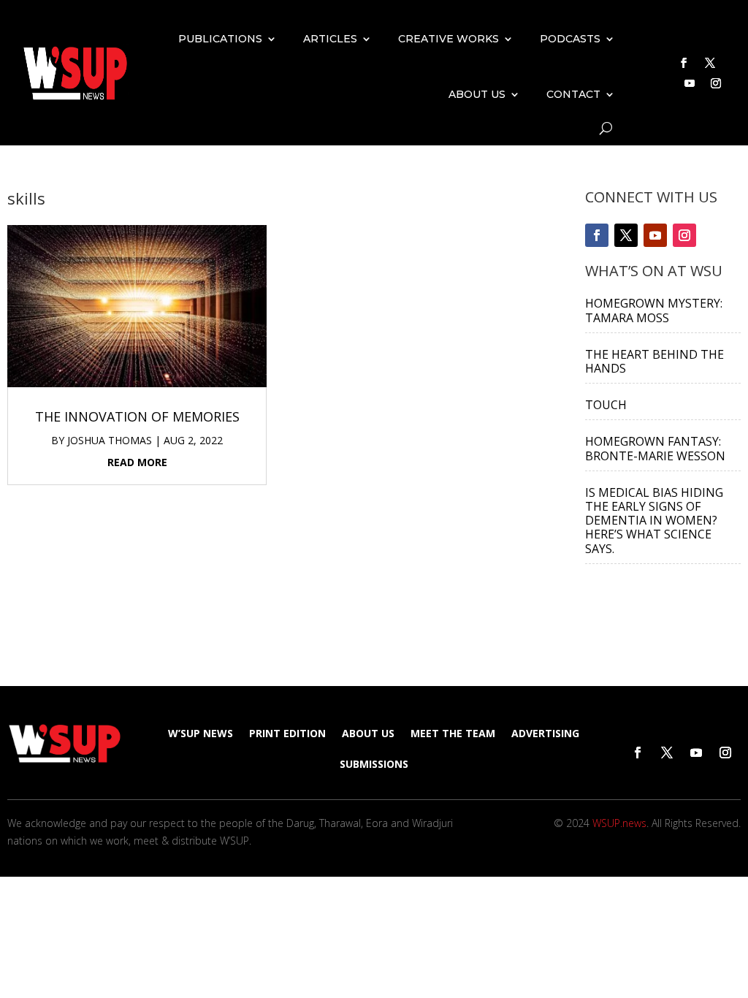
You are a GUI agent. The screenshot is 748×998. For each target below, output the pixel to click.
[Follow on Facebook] (683, 63)
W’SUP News (200, 734)
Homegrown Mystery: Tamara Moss (653, 310)
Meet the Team (453, 734)
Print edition (287, 734)
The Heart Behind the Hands (654, 361)
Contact (573, 94)
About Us (477, 94)
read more (137, 462)
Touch (606, 405)
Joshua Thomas (109, 440)
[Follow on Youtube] (689, 83)
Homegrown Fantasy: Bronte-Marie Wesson (655, 448)
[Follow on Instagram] (716, 83)
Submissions (374, 765)
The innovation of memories (137, 416)
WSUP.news (619, 823)
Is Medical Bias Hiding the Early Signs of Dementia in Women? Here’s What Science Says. (654, 520)
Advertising (545, 734)
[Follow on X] (710, 63)
